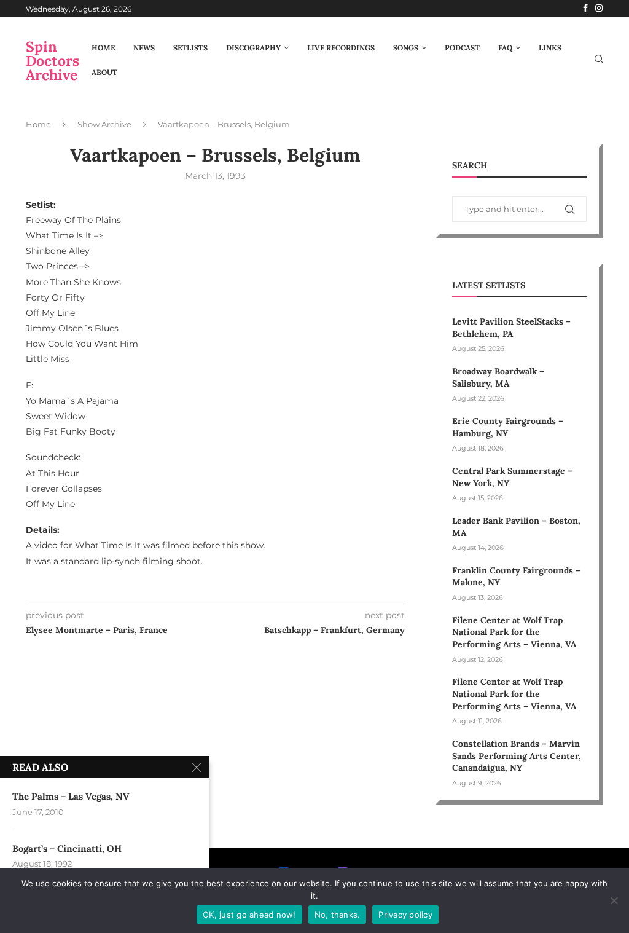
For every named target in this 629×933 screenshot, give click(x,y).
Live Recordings (341, 47)
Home (103, 47)
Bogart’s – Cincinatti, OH (67, 848)
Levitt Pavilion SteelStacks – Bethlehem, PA (511, 327)
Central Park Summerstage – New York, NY (512, 477)
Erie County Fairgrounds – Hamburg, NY (507, 427)
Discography (253, 47)
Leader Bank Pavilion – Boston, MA (516, 526)
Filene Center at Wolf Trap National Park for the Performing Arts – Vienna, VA (514, 632)
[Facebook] (585, 8)
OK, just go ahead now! (249, 914)
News (144, 47)
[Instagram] (599, 8)
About (104, 72)
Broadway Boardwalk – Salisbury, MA (498, 377)
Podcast (462, 47)
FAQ (505, 47)
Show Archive (104, 124)
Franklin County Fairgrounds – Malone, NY (516, 576)
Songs (405, 47)
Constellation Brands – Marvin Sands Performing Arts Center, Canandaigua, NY (516, 755)
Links (550, 47)
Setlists (190, 47)
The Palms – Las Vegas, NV (71, 796)
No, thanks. (337, 914)
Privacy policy (405, 914)
